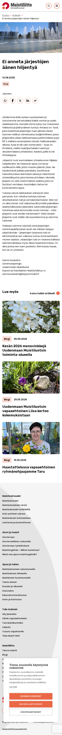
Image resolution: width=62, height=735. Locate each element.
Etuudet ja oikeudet (12, 586)
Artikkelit (16, 15)
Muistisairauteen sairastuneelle (18, 569)
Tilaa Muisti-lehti (11, 635)
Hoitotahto (8, 591)
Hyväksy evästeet (30, 696)
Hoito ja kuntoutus (12, 599)
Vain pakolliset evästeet (31, 704)
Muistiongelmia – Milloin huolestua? (21, 550)
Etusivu (5, 15)
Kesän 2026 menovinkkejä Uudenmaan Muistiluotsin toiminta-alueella (24, 350)
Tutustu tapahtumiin (13, 631)
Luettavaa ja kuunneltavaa (16, 522)
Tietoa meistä (9, 650)
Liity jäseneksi (9, 614)
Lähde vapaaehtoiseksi (14, 618)
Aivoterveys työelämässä (15, 545)
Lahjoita (6, 627)
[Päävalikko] (57, 6)
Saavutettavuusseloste (14, 729)
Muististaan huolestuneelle (16, 577)
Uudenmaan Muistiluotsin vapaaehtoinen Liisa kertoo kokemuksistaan (25, 411)
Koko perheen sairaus (13, 513)
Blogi (4, 654)
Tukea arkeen (9, 582)
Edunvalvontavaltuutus (14, 595)
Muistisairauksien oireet (14, 505)
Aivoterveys (8, 537)
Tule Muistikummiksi (12, 623)
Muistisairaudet (10, 501)
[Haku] (49, 6)
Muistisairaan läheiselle (14, 573)
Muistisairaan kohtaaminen (16, 518)
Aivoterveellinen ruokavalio (16, 541)
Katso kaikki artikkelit (42, 293)
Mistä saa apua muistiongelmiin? (19, 554)
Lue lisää (13, 687)
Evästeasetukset (31, 712)
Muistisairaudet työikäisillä (16, 509)
